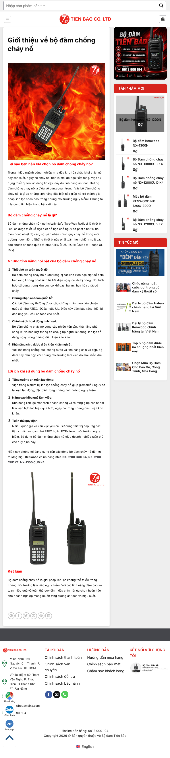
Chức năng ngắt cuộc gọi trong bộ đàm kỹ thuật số (146, 287)
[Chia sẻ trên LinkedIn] (48, 615)
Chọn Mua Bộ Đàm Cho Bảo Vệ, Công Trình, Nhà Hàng (146, 367)
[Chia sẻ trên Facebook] (18, 615)
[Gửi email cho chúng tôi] (56, 694)
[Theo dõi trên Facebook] (48, 694)
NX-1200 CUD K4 (74, 457)
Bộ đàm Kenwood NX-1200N (140, 119)
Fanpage (9, 729)
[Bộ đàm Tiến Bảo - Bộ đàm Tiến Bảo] (85, 19)
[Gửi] (161, 5)
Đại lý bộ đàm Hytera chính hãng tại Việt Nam (148, 307)
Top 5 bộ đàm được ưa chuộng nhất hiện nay (148, 347)
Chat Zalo (9, 715)
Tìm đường (9, 701)
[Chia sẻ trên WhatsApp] (11, 615)
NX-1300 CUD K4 (32, 462)
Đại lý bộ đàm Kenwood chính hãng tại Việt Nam (145, 327)
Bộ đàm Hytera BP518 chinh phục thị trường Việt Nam (140, 265)
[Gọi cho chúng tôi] (64, 694)
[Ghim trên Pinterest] (41, 615)
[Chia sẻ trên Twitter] (26, 615)
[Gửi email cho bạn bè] (33, 615)
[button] (7, 19)
